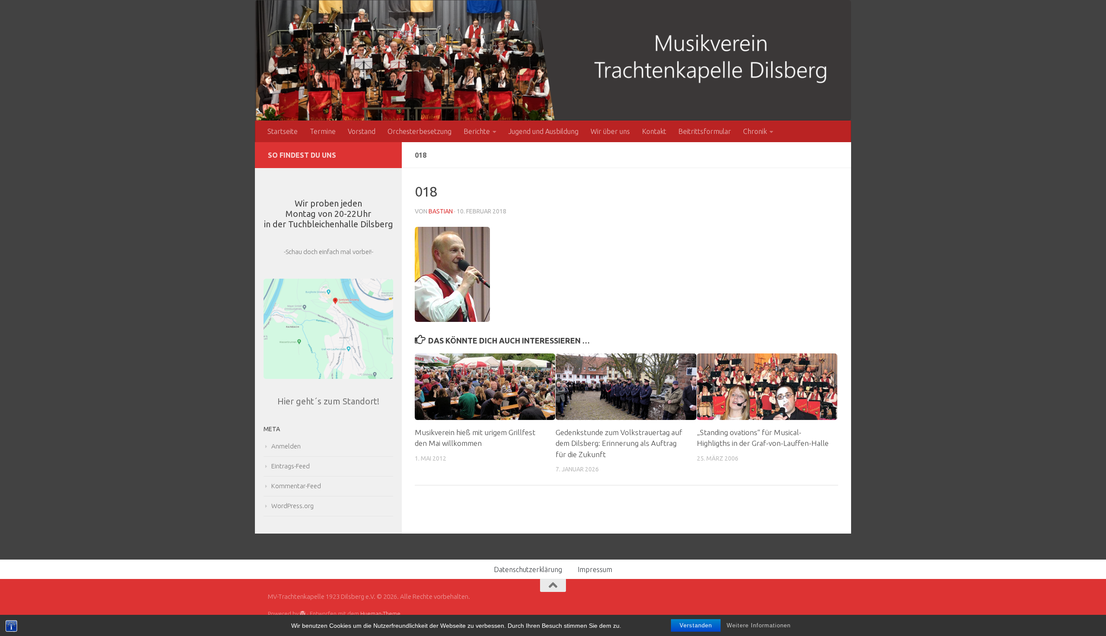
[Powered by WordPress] (302, 614)
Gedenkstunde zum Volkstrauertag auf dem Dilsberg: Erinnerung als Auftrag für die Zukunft (619, 443)
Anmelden (286, 446)
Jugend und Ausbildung (543, 131)
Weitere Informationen (759, 625)
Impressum (595, 569)
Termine (323, 131)
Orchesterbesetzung (419, 131)
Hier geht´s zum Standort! (328, 401)
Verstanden (696, 625)
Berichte (477, 131)
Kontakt (654, 131)
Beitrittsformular (704, 131)
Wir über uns (610, 131)
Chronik (755, 131)
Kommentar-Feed (296, 486)
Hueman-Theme (380, 614)
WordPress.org (292, 505)
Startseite (282, 131)
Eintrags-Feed (290, 466)
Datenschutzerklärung (528, 569)
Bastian (441, 211)
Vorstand (361, 131)
